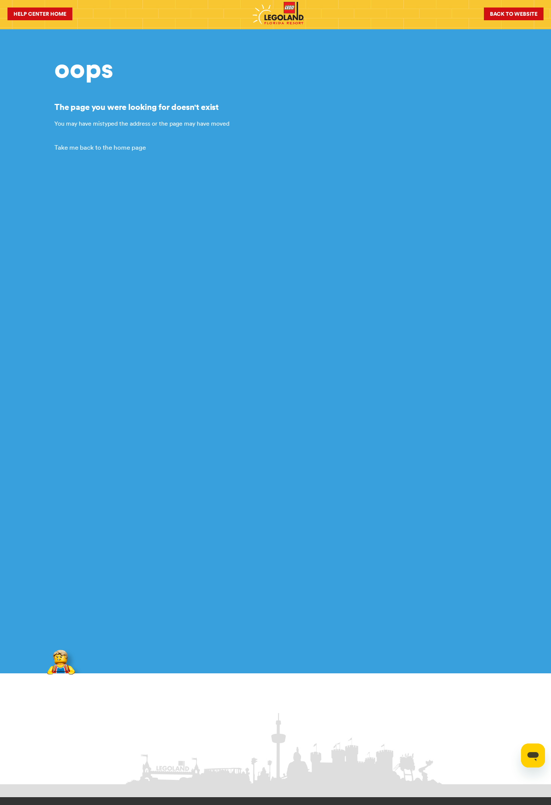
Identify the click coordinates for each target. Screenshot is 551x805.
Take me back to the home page (100, 147)
